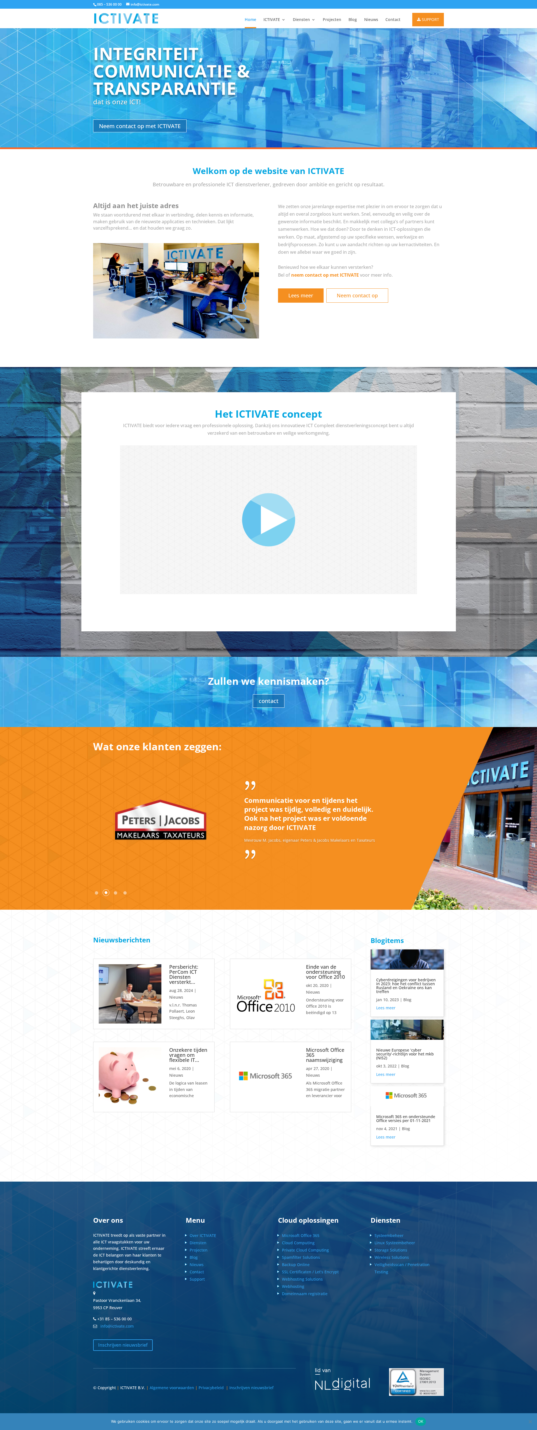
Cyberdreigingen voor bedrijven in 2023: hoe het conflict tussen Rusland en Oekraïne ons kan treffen (406, 985)
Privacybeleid (212, 1387)
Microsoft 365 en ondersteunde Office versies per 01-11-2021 (405, 1118)
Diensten (301, 20)
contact (269, 701)
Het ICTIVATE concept (268, 415)
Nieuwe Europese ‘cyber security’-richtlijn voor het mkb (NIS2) (405, 1053)
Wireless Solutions (392, 1257)
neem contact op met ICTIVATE (325, 275)
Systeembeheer (389, 1235)
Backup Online (296, 1264)
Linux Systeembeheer (395, 1242)
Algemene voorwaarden (172, 1387)
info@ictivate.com (116, 1326)
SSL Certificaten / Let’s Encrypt (310, 1271)
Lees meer (300, 295)
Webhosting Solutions (302, 1279)
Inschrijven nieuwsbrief (123, 1345)
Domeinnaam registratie (305, 1293)
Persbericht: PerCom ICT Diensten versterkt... (183, 974)
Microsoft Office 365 (300, 1235)
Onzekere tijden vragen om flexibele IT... (188, 1054)
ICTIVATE (271, 20)
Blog (352, 20)
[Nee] (530, 1421)
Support (197, 1279)
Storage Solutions (391, 1250)
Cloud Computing (298, 1242)
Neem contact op (357, 295)
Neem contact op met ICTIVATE (140, 126)
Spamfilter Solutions (301, 1257)
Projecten (332, 20)
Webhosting (293, 1286)
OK (420, 1421)
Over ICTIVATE (203, 1235)
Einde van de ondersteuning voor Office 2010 (325, 971)
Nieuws (371, 20)
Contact (393, 20)
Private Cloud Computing (305, 1250)
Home (250, 20)
